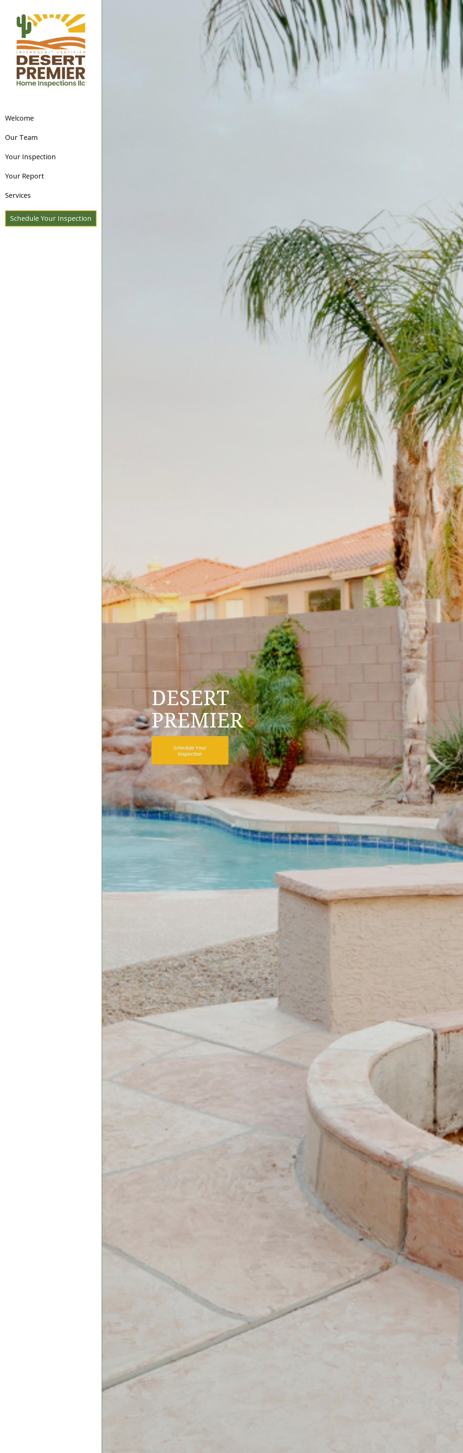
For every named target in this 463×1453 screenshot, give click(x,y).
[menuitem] (51, 118)
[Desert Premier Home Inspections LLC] (51, 51)
